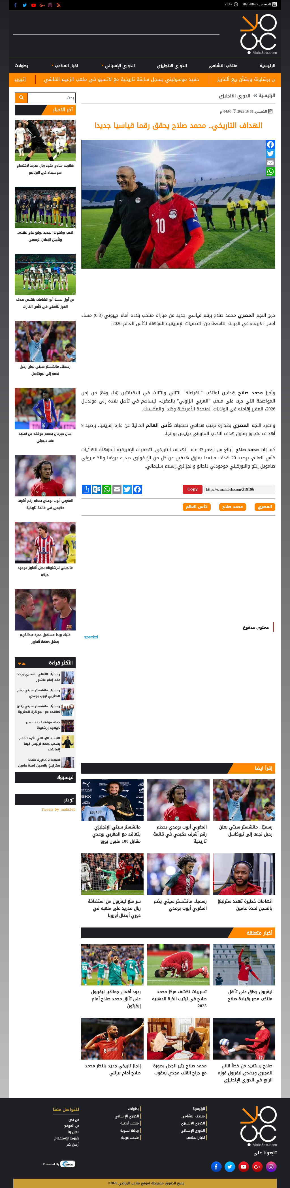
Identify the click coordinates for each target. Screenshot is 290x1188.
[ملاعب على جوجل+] (42, 4)
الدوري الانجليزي (172, 66)
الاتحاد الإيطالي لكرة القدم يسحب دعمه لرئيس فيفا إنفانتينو (39, 743)
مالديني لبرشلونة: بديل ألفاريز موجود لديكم (45, 571)
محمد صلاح (250, 393)
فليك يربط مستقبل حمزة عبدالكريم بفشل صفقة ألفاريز (45, 638)
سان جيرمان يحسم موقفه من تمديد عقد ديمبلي (45, 437)
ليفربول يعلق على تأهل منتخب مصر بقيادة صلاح (250, 995)
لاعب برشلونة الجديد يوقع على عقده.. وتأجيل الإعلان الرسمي (45, 236)
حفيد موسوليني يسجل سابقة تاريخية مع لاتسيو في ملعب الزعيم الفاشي (184, 79)
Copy (192, 489)
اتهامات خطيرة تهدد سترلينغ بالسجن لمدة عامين (245, 905)
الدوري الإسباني (119, 66)
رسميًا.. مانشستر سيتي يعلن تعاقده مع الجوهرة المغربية (38, 708)
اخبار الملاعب (195, 1137)
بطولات (133, 1108)
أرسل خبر (73, 1144)
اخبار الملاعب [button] (66, 66)
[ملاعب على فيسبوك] (16, 4)
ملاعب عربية (130, 1137)
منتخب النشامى (223, 66)
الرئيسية (267, 66)
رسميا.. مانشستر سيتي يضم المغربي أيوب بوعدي (180, 905)
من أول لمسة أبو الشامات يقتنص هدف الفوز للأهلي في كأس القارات (45, 303)
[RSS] (59, 4)
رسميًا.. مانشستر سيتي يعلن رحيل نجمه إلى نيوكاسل (245, 831)
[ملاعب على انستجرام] (50, 4)
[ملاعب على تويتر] (25, 4)
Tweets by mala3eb (58, 809)
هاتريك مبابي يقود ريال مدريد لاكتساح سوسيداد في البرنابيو (45, 169)
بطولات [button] (21, 66)
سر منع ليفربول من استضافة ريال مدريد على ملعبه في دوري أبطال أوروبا (114, 908)
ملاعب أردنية (129, 1123)
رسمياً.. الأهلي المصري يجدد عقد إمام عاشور (38, 677)
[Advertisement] (178, 342)
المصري (246, 315)
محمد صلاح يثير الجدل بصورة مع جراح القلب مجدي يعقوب (180, 1069)
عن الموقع (71, 1125)
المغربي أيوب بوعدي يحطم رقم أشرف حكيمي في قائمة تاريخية (180, 834)
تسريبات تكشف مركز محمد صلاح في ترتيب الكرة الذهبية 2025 (179, 999)
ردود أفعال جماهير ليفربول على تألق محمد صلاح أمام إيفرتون (116, 999)
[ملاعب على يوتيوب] (33, 4)
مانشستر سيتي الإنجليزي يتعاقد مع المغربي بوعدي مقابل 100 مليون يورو (116, 834)
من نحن (74, 1119)
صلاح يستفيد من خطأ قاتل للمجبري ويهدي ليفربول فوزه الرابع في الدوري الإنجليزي (245, 1073)
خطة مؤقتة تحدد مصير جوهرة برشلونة (43, 725)
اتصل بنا (73, 1132)
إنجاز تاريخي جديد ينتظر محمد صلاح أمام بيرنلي (113, 1069)
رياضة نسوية (129, 1130)
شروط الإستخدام (66, 1138)
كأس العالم (158, 425)
